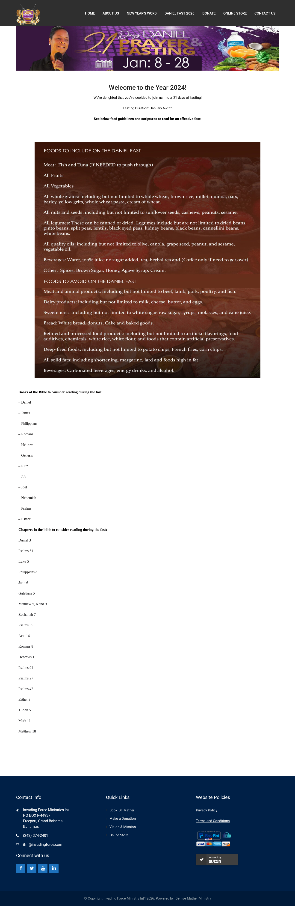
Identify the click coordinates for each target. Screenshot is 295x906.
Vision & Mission (122, 827)
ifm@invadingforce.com (42, 844)
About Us (111, 13)
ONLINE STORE (235, 13)
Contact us (264, 13)
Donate (208, 13)
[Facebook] (20, 868)
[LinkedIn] (54, 868)
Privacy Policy (206, 810)
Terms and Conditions (213, 821)
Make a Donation (122, 818)
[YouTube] (42, 868)
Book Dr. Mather (121, 810)
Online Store (118, 835)
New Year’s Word (142, 13)
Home (90, 13)
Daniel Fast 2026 (180, 13)
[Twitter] (31, 868)
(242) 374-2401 (35, 835)
